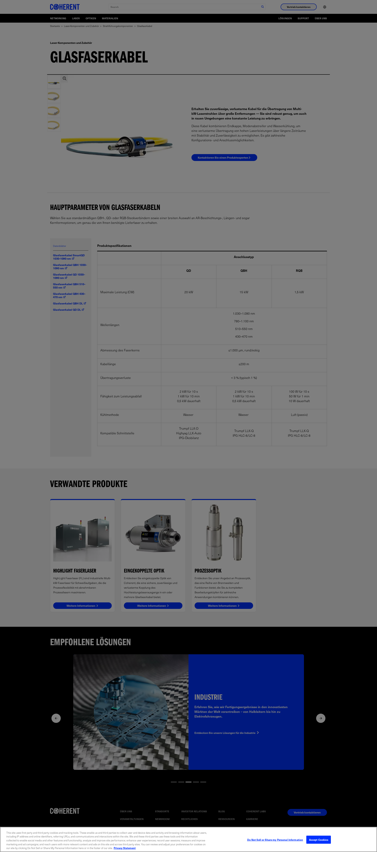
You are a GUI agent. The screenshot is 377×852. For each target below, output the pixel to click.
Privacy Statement (125, 848)
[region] (188, 839)
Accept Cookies (318, 840)
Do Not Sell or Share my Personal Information (275, 840)
